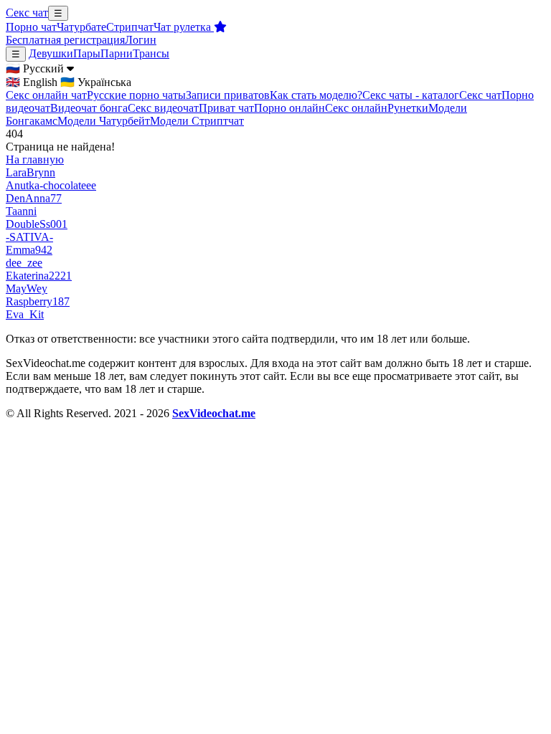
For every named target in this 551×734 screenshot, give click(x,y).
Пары (86, 53)
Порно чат (31, 27)
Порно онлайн (289, 108)
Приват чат (226, 108)
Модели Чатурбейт (103, 121)
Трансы (151, 53)
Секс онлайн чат (46, 95)
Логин (140, 40)
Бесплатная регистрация (65, 40)
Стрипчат (130, 27)
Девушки (51, 53)
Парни (116, 53)
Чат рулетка (184, 27)
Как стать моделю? (316, 95)
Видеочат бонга (89, 108)
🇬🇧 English (31, 82)
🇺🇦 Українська (95, 82)
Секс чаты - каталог (410, 95)
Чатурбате (81, 27)
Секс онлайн (356, 108)
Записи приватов (228, 95)
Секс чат (27, 12)
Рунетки (407, 108)
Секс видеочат (163, 108)
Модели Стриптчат (197, 121)
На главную (35, 159)
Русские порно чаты (136, 95)
